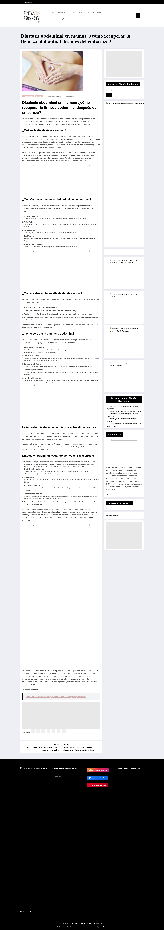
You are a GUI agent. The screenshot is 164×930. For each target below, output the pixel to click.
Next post (66, 744)
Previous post (55, 744)
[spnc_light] (133, 15)
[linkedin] (43, 731)
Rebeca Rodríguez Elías (54, 96)
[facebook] (33, 731)
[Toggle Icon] (138, 15)
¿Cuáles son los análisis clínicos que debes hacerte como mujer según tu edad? (55, 696)
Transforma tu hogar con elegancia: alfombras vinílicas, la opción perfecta (78, 748)
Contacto (74, 923)
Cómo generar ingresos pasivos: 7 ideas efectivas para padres (43, 748)
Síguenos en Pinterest (99, 785)
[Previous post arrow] (23, 747)
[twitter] (38, 731)
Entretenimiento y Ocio (58, 19)
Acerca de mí (63, 923)
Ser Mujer (39, 96)
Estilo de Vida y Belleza (96, 12)
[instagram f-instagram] (139, 2)
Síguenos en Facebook (99, 778)
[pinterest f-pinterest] (142, 2)
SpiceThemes (103, 927)
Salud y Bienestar (77, 12)
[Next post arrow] (99, 747)
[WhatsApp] (64, 731)
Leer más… (110, 494)
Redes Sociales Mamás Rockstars (92, 923)
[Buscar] (129, 15)
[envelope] (53, 731)
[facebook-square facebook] (136, 2)
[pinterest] (48, 731)
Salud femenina (28, 96)
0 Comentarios (70, 96)
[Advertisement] (61, 715)
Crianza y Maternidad (58, 12)
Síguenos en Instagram (99, 770)
